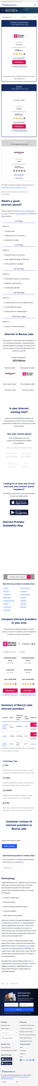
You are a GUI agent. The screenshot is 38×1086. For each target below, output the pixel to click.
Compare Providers (5, 1025)
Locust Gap (7, 607)
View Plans (17, 62)
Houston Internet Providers (26, 1031)
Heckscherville (25, 594)
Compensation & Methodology (8, 1076)
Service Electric (19, 142)
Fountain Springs (8, 600)
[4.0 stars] (21, 54)
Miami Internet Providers (26, 1038)
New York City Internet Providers (28, 1034)
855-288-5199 (21, 131)
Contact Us (22, 1053)
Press (21, 1056)
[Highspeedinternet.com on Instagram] (27, 1060)
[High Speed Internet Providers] (9, 5)
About (21, 1047)
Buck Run (6, 591)
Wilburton (23, 607)
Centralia (23, 604)
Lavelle (5, 588)
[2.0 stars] (16, 54)
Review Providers (5, 1028)
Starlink (19, 87)
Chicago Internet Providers (26, 1028)
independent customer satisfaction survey (13, 187)
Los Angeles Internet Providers (27, 1025)
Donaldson (23, 591)
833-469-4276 (21, 66)
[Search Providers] (16, 1033)
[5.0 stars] (24, 54)
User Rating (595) (19, 58)
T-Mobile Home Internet (19, 22)
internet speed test (22, 213)
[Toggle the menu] (35, 5)
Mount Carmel (25, 588)
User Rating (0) (19, 175)
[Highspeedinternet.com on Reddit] (30, 1060)
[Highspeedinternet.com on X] (24, 1060)
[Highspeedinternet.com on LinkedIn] (33, 1060)
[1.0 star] (14, 54)
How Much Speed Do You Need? (9, 1050)
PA (7, 983)
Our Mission (23, 1050)
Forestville (6, 610)
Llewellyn (23, 600)
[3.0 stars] (19, 54)
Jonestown (7, 594)
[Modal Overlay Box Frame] (19, 1002)
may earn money (7, 1)
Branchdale (7, 597)
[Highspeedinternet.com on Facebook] (21, 1060)
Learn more (19, 178)
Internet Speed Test (5, 1047)
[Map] (19, 554)
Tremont (23, 597)
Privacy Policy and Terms (22, 1076)
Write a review (9, 846)
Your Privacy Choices (8, 1078)
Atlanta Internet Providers (26, 1041)
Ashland (5, 604)
